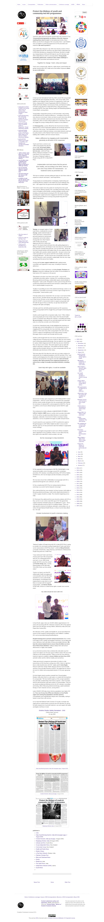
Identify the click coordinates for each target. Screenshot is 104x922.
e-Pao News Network (41, 853)
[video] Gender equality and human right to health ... (82, 356)
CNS (37, 833)
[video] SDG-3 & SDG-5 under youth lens (82, 414)
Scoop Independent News (43, 845)
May (79, 456)
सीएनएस (78, 4)
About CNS (76, 897)
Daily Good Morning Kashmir (42, 768)
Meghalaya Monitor (47, 826)
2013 (78, 492)
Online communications (51, 4)
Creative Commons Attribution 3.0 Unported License (61, 918)
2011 (78, 496)
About (83, 4)
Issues (24, 4)
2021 (78, 474)
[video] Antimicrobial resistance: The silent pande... (82, 419)
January (80, 465)
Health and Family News (42, 849)
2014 (78, 490)
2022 (78, 472)
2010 (78, 499)
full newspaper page (56, 768)
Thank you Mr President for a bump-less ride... (23, 245)
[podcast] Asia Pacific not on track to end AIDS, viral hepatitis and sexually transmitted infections (24, 142)
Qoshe (38, 859)
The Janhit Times (40, 863)
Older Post (67, 882)
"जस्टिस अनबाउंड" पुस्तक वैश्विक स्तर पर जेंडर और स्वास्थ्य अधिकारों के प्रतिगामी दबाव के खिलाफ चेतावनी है (24, 155)
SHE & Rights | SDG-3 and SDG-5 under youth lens (82, 439)
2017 (78, 483)
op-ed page (54, 793)
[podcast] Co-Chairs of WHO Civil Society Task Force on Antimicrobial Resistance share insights (24, 110)
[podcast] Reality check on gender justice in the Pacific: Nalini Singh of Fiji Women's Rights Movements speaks (24, 134)
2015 (78, 488)
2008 (78, 503)
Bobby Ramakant (55, 710)
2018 (78, 481)
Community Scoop (41, 847)
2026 (78, 339)
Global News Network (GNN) (44, 865)
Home (18, 4)
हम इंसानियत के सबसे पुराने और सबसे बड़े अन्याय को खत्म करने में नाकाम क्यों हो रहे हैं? (24, 180)
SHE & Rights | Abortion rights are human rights (82, 368)
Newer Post (37, 882)
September (81, 350)
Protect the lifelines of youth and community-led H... (82, 446)
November (81, 345)
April (79, 458)
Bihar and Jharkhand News (43, 857)
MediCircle (39, 861)
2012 (78, 494)
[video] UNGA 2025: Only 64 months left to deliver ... (82, 382)
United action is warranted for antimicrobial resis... (82, 408)
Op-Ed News (39, 867)
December (81, 343)
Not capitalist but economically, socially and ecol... (82, 425)
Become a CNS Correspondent (65, 897)
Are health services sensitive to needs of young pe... (82, 375)
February (80, 463)
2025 (78, 341)
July (79, 452)
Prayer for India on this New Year (23, 238)
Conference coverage (64, 4)
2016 (78, 485)
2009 (78, 501)
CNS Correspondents (50, 897)
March (79, 460)
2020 (78, 477)
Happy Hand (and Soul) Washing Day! (24, 241)
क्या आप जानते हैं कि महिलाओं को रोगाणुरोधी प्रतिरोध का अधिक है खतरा (23, 169)
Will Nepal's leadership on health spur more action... (82, 362)
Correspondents (31, 4)
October (80, 347)
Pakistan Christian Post (42, 855)
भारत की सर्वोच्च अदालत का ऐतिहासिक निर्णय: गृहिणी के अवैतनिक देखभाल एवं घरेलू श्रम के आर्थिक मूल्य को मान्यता (23, 163)
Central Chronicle (44, 793)
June (79, 454)
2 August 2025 (64, 768)
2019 (78, 479)
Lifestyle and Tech (41, 843)
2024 (78, 468)
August (80, 352)
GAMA (72, 4)
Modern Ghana (40, 851)
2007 (78, 505)
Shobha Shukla (44, 710)
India (50, 768)
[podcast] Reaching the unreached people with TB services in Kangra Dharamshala (23, 118)
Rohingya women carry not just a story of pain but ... (82, 401)
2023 (78, 470)
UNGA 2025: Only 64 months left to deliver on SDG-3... (82, 395)
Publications (40, 4)
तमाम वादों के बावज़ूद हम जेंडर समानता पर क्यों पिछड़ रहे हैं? (23, 175)
